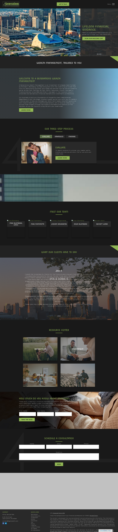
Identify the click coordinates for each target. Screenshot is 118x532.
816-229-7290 (10, 514)
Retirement (34, 514)
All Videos (34, 528)
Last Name (41, 411)
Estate (33, 519)
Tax (32, 522)
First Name (23, 411)
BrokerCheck (94, 515)
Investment (34, 517)
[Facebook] (3, 523)
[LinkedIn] (6, 523)
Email (57, 411)
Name (32, 443)
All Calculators (35, 530)
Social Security (35, 516)
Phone (86, 443)
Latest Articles (35, 527)
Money (33, 523)
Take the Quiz (27, 419)
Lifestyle (33, 525)
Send (59, 464)
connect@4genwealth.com (10, 521)
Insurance (34, 520)
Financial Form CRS (59, 513)
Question (59, 452)
